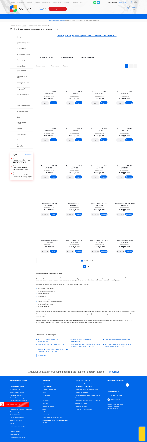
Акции (44, 409)
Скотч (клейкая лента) (17, 417)
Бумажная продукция (17, 386)
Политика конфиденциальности (52, 417)
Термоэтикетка (15, 415)
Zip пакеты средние (66, 57)
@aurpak (113, 371)
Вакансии (45, 415)
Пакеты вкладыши (81, 406)
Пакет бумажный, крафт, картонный (86, 389)
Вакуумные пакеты (81, 403)
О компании (46, 384)
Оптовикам (46, 395)
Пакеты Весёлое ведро (17, 398)
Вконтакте (109, 385)
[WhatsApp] (94, 2)
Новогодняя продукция (17, 437)
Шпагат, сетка (14, 434)
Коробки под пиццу (16, 420)
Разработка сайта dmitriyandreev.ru (113, 407)
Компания (46, 380)
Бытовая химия (15, 389)
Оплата (44, 392)
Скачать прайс (47, 398)
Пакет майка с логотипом (83, 386)
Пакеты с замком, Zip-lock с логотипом (87, 395)
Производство (47, 386)
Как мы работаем (48, 406)
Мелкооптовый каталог (18, 380)
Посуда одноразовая (17, 412)
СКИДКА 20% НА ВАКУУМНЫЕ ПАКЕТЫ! (51, 344)
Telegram (114, 385)
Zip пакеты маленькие (86, 57)
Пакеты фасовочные (81, 392)
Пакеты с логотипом (49, 389)
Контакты (45, 400)
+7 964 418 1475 (112, 2)
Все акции (28, 155)
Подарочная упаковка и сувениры (21, 409)
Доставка (45, 403)
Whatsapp (142, 433)
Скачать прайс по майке (57, 9)
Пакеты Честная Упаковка (18, 400)
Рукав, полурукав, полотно (83, 409)
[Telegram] (98, 2)
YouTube (118, 385)
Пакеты (12, 384)
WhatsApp (123, 385)
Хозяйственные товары (17, 426)
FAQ (43, 412)
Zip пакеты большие (46, 57)
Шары (12, 423)
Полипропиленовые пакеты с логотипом (88, 400)
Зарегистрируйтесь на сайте (56, 20)
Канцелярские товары (17, 392)
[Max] (101, 2)
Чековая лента (15, 431)
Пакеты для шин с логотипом (84, 398)
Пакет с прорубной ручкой (83, 384)
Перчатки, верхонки (16, 395)
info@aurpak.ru (115, 399)
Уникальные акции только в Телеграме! (117, 339)
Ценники (13, 429)
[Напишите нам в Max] (142, 429)
